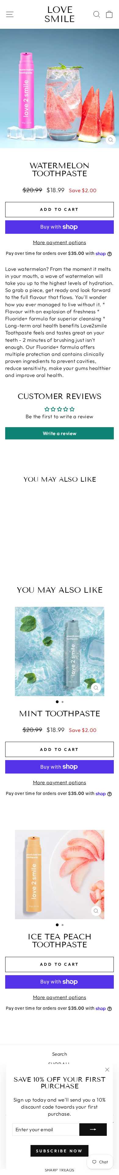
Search (59, 1054)
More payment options (59, 242)
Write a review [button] (60, 433)
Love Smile (59, 14)
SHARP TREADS (59, 1169)
